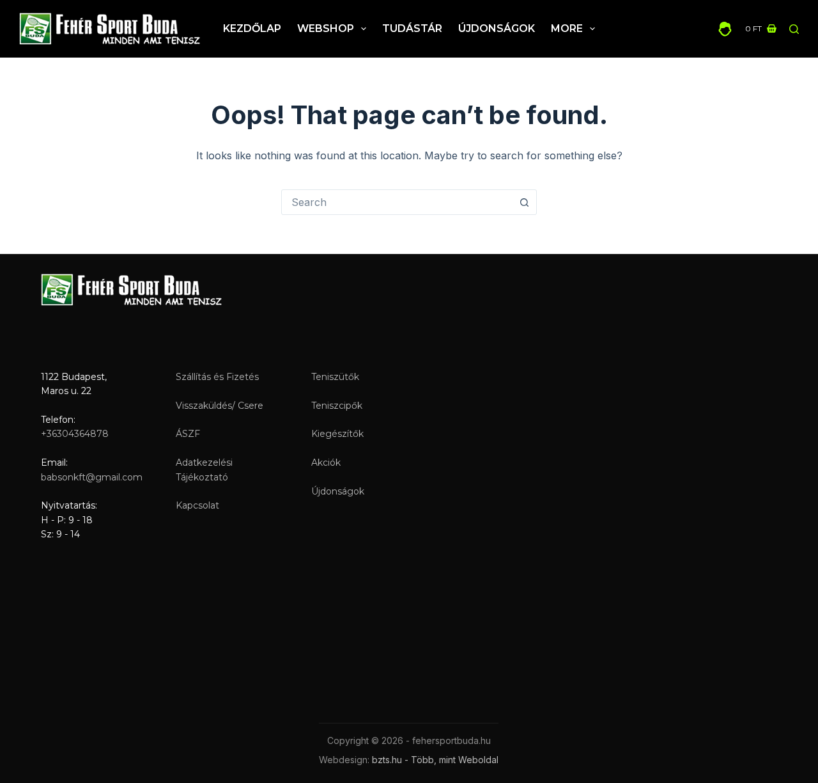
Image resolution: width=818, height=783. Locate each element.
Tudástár (412, 28)
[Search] (794, 29)
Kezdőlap (252, 28)
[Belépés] (725, 29)
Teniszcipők (336, 405)
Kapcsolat (197, 505)
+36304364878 (75, 433)
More (567, 28)
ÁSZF (188, 433)
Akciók (326, 462)
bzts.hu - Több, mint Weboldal (435, 759)
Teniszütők (335, 377)
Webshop (325, 28)
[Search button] (524, 202)
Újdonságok (496, 28)
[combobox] (397, 202)
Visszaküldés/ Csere (219, 405)
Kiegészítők (337, 433)
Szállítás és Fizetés (217, 377)
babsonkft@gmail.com (92, 477)
